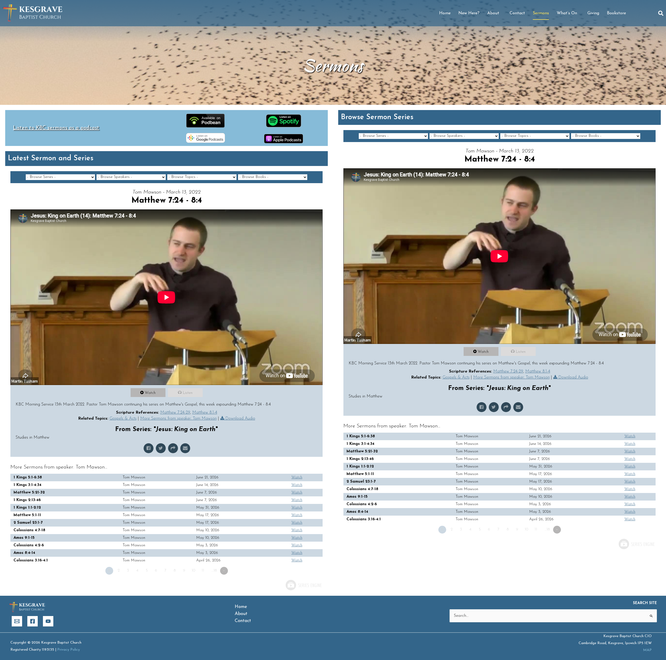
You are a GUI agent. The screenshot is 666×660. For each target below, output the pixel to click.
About (493, 13)
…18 (214, 571)
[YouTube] (48, 621)
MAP (647, 650)
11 (203, 571)
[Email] (17, 621)
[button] (661, 13)
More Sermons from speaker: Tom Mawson (178, 418)
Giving (593, 13)
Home (445, 13)
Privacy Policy (68, 650)
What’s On (567, 13)
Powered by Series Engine (303, 585)
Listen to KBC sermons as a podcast (56, 128)
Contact (517, 13)
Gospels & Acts (123, 418)
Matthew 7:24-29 (175, 413)
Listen (188, 393)
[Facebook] (32, 621)
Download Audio (240, 418)
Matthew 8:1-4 (204, 413)
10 (193, 571)
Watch (150, 393)
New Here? (468, 13)
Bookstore (616, 13)
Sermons (541, 13)
